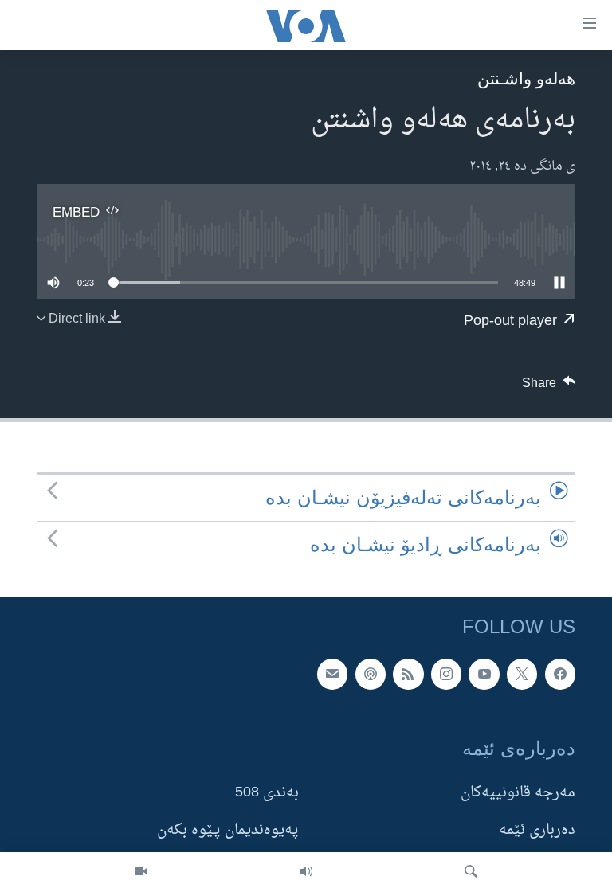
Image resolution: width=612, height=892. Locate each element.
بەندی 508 (267, 792)
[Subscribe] (332, 674)
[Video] (141, 872)
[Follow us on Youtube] (484, 674)
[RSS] (408, 674)
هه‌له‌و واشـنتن (526, 78)
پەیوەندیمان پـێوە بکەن (228, 830)
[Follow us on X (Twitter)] (522, 674)
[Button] (549, 387)
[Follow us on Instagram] (446, 674)
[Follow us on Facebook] (560, 674)
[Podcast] (370, 674)
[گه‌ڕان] (471, 872)
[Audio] (306, 872)
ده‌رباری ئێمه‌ (537, 830)
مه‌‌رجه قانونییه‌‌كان (518, 792)
